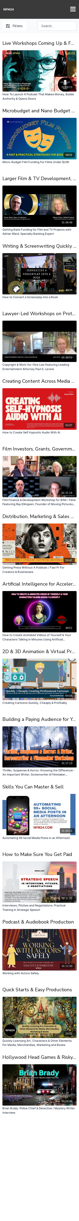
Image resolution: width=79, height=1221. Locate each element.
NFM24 (8, 9)
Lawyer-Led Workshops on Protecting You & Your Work (39, 313)
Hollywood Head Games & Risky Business (39, 1057)
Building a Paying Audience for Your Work (39, 719)
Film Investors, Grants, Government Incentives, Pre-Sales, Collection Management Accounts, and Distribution (39, 449)
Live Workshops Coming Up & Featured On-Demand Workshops (39, 43)
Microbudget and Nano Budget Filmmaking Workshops (39, 111)
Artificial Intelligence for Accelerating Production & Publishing (39, 584)
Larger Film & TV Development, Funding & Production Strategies (39, 178)
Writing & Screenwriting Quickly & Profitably (39, 246)
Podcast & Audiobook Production (38, 922)
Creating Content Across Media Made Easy (39, 381)
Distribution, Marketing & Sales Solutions (39, 516)
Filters (18, 26)
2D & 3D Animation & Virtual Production (39, 651)
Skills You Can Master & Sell (33, 787)
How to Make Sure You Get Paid (37, 854)
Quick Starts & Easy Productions (37, 989)
